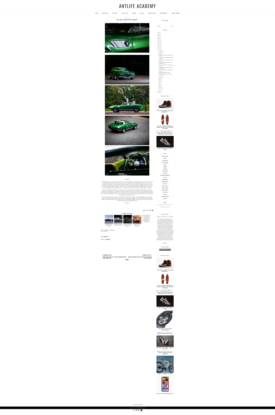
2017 (158, 40)
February (160, 87)
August (160, 78)
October (160, 53)
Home (96, 13)
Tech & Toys (125, 13)
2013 (158, 46)
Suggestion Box (165, 190)
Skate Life (165, 183)
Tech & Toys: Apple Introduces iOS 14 (165, 393)
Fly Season (165, 169)
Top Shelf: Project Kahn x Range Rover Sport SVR (118, 225)
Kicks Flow (105, 13)
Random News (165, 179)
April (159, 84)
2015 (158, 43)
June (159, 81)
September (160, 76)
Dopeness (165, 167)
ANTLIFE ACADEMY (137, 6)
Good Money (165, 171)
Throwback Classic (165, 196)
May (159, 82)
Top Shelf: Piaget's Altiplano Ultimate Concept (165, 329)
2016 (158, 41)
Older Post (140, 256)
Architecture (152, 13)
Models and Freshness (165, 175)
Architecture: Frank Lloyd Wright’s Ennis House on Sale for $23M (165, 133)
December (160, 50)
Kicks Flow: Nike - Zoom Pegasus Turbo (165, 149)
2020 (158, 35)
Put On (165, 177)
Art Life (142, 13)
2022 (158, 32)
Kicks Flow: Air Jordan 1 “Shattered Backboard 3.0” (165, 111)
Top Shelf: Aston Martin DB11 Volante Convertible (137, 225)
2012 (158, 47)
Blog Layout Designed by (137, 407)
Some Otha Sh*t (165, 186)
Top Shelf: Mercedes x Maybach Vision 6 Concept (109, 225)
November (160, 52)
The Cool (165, 194)
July (159, 79)
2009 (158, 92)
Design (134, 13)
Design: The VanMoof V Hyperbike (165, 373)
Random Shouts (165, 181)
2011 (158, 49)
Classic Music (163, 13)
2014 (158, 44)
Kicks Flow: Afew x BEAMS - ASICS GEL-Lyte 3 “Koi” (165, 348)
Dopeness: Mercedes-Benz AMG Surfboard (165, 353)
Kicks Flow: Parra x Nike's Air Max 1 (165, 333)
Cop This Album (165, 162)
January (160, 89)
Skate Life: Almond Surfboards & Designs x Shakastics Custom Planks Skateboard (165, 127)
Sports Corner (176, 13)
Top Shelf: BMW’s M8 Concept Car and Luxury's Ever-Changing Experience (146, 220)
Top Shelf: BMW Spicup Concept (163, 72)
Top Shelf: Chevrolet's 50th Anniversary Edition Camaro (127, 225)
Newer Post (114, 256)
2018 (158, 38)
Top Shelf (114, 13)
